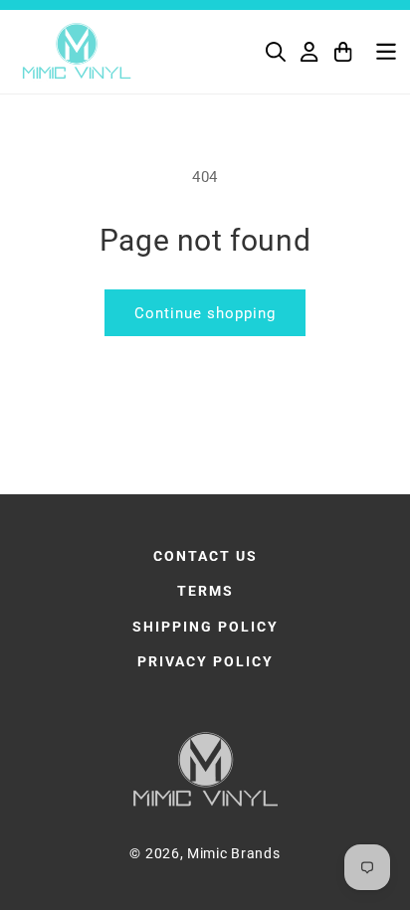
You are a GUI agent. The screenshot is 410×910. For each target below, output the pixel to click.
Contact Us (205, 556)
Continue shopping (205, 313)
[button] (276, 52)
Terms (205, 591)
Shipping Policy (205, 627)
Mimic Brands (233, 853)
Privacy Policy (205, 661)
